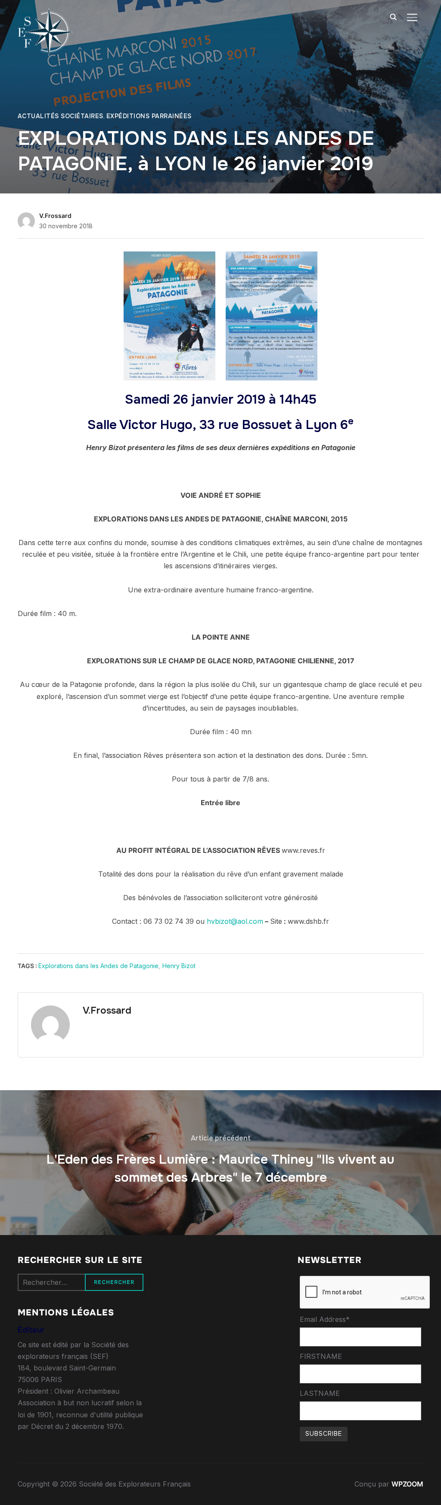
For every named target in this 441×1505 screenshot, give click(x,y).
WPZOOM (407, 1484)
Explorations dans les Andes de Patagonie (98, 965)
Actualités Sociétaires (60, 116)
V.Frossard (55, 215)
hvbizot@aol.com (235, 921)
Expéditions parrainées (149, 116)
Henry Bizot (179, 965)
